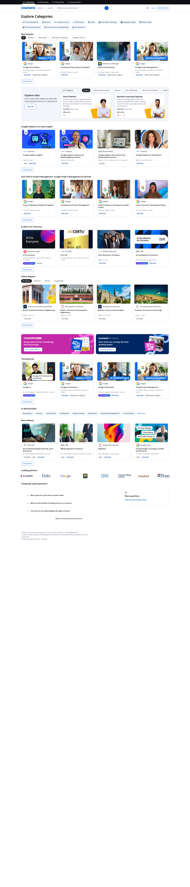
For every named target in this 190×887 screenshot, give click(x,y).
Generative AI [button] (92, 413)
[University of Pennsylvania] (163, 476)
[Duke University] (46, 476)
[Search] (107, 8)
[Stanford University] (143, 476)
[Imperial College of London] (124, 476)
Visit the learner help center (136, 500)
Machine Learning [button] (78, 413)
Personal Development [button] (32, 27)
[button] (50, 8)
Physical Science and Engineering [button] (58, 27)
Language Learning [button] (129, 22)
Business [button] (48, 22)
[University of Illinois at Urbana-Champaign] (26, 476)
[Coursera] (28, 8)
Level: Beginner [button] (67, 90)
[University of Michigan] (85, 476)
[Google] (65, 476)
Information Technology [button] (109, 22)
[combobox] (78, 8)
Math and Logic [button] (147, 22)
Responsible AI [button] (27, 413)
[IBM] (104, 476)
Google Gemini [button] (51, 413)
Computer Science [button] (63, 22)
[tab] (23, 38)
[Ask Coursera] (147, 8)
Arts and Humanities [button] (31, 22)
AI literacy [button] (39, 413)
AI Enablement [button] (64, 413)
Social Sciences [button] (80, 27)
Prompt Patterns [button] (128, 413)
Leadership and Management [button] (110, 413)
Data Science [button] (80, 22)
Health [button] (92, 22)
